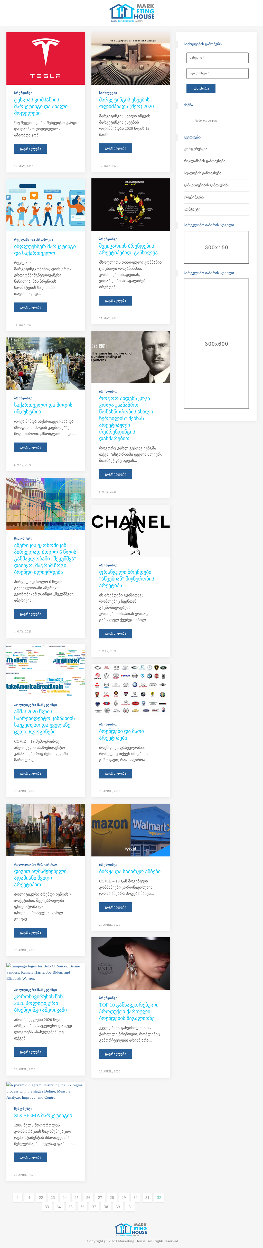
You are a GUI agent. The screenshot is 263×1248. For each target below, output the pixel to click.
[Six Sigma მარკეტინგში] (45, 1091)
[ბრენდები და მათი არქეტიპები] (130, 689)
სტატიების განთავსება (202, 173)
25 (76, 1197)
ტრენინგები (194, 197)
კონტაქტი (192, 209)
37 (94, 1207)
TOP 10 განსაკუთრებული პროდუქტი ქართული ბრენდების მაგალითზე (128, 1011)
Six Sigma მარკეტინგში (43, 1115)
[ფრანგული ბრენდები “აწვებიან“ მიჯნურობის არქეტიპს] (130, 530)
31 (147, 1197)
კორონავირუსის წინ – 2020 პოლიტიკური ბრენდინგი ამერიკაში (40, 1003)
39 (118, 1207)
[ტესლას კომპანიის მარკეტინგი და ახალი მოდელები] (45, 58)
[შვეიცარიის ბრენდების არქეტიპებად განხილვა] (130, 204)
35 (71, 1207)
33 (47, 1207)
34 (59, 1207)
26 (88, 1197)
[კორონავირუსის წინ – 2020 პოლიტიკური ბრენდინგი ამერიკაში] (45, 972)
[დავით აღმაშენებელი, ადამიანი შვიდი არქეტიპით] (45, 829)
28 (112, 1197)
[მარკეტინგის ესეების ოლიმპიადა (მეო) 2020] (130, 58)
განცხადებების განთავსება (206, 185)
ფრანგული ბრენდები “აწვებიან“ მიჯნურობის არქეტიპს (126, 578)
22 (41, 1197)
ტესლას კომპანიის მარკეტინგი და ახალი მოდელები (41, 106)
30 (136, 1197)
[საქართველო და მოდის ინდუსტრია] (45, 363)
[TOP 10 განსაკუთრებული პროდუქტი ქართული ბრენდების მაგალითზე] (130, 963)
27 (100, 1197)
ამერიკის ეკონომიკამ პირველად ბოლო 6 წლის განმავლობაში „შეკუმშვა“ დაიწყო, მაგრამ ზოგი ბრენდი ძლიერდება (45, 558)
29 (124, 1197)
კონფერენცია (195, 149)
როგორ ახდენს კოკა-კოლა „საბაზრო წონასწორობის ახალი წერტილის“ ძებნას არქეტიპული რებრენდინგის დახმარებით (126, 418)
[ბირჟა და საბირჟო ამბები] (130, 830)
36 (82, 1207)
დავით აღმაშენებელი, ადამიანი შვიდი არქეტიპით (41, 877)
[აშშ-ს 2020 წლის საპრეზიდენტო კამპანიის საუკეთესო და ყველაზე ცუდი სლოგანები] (45, 670)
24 (65, 1197)
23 (53, 1197)
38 (106, 1207)
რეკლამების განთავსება (204, 161)
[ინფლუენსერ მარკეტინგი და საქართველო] (45, 205)
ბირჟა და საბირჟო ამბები (130, 871)
